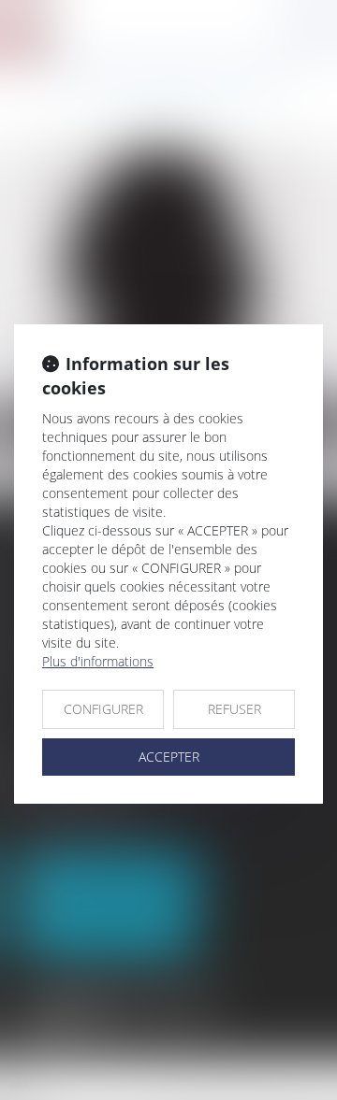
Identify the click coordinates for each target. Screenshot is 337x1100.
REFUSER (234, 709)
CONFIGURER (103, 709)
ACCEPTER (169, 756)
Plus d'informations (98, 661)
